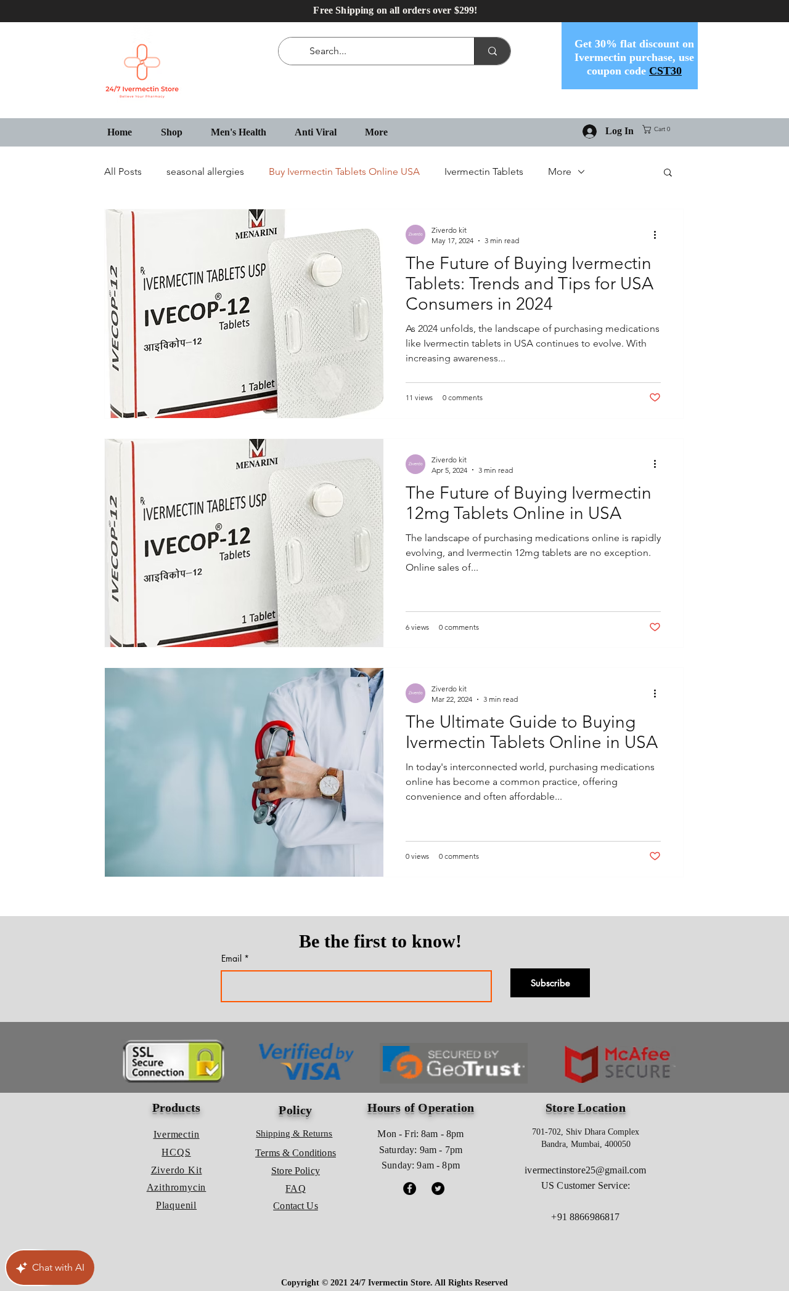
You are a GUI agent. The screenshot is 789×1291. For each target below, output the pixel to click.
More (559, 171)
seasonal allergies (205, 171)
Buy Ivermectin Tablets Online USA (344, 171)
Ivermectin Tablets (483, 171)
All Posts (123, 171)
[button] (658, 129)
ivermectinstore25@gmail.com (585, 1170)
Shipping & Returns (294, 1133)
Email (231, 958)
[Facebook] (409, 1188)
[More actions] (659, 234)
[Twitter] (437, 1188)
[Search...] (492, 51)
